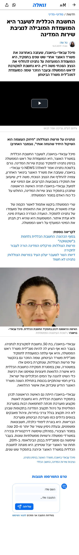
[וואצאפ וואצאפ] (14, 5)
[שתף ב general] (7, 5)
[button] (63, 5)
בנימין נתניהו (30, 458)
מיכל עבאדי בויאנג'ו (64, 458)
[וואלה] (39, 5)
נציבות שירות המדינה (63, 462)
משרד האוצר (45, 458)
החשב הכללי (44, 462)
